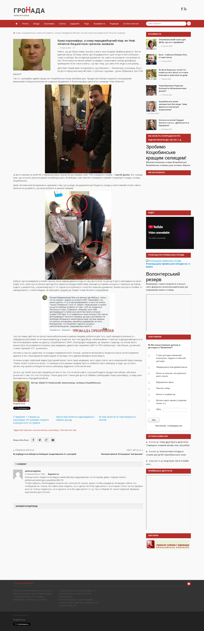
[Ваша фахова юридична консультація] (168, 544)
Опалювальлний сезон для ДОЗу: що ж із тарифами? (172, 41)
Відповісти (53, 474)
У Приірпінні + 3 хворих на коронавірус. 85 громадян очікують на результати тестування (31, 419)
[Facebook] (33, 439)
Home (18, 33)
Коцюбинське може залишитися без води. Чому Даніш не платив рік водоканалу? (173, 105)
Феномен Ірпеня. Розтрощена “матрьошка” (122, 454)
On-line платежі (131, 23)
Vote (154, 420)
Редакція (114, 23)
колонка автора (40, 430)
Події (86, 23)
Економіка (49, 23)
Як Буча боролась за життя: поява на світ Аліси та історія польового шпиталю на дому (173, 72)
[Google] (46, 439)
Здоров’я (74, 23)
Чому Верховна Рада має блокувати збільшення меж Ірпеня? (172, 88)
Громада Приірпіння (23, 582)
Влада (36, 23)
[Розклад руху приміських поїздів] (163, 260)
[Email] (52, 439)
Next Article (134, 450)
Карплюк (28, 430)
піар (74, 430)
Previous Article (24, 450)
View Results (160, 426)
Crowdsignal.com (174, 426)
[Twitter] (39, 439)
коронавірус (53, 430)
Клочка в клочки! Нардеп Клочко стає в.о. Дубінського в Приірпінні (174, 123)
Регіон (25, 23)
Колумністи (99, 23)
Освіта (62, 23)
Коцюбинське (28, 33)
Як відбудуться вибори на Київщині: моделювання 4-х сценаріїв (44, 454)
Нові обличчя (66, 430)
